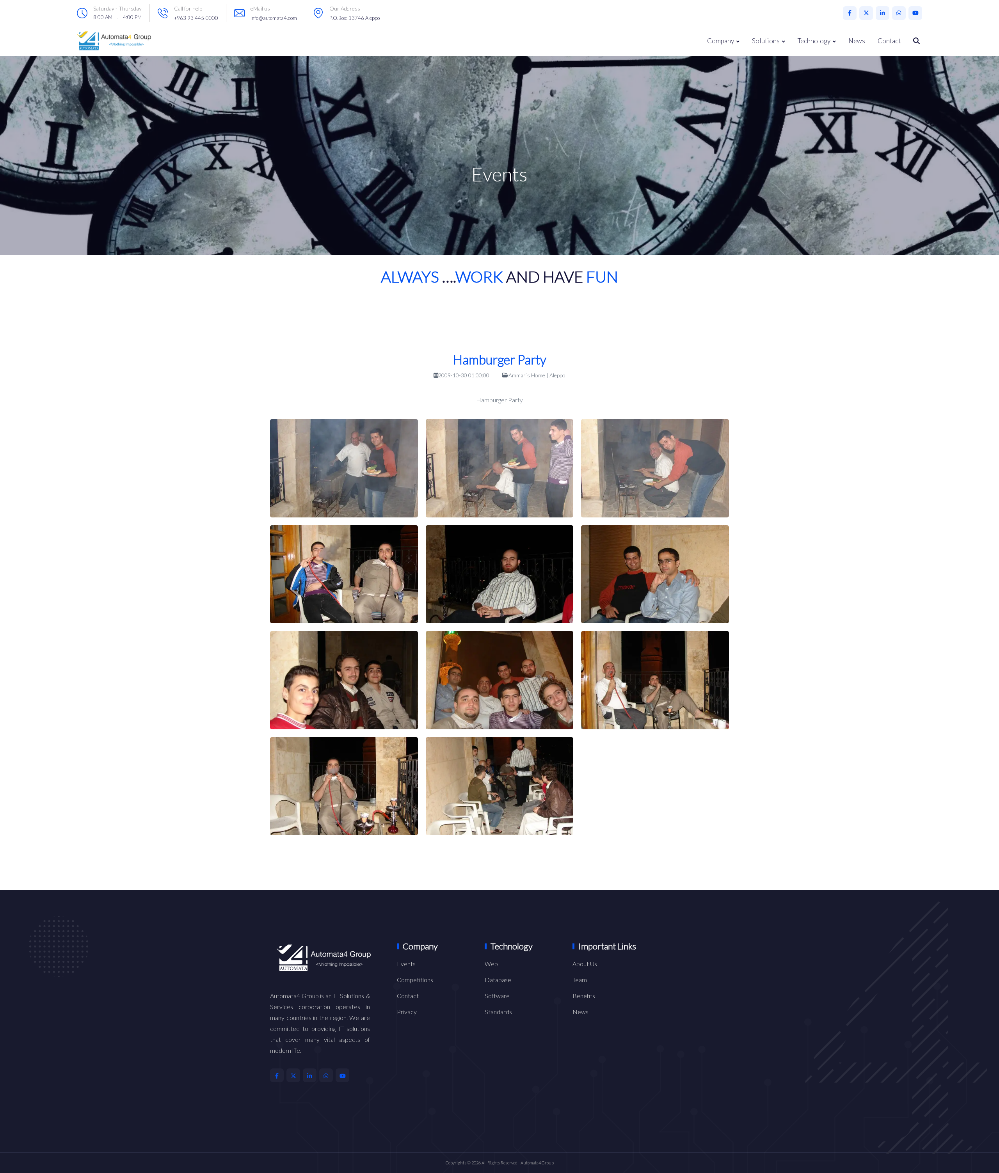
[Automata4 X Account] (866, 13)
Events (406, 963)
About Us (584, 963)
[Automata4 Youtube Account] (915, 13)
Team (579, 979)
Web (491, 963)
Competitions (415, 979)
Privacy (407, 1011)
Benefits (583, 995)
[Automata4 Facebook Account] (850, 13)
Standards (498, 1011)
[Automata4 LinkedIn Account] (882, 13)
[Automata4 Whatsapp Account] (899, 13)
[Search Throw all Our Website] (916, 41)
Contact (889, 41)
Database (498, 979)
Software (497, 995)
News (856, 41)
